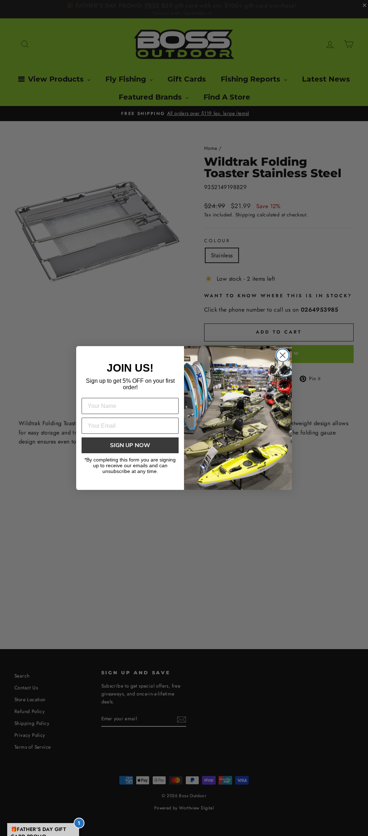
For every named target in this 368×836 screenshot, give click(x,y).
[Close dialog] (282, 355)
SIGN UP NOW (130, 445)
